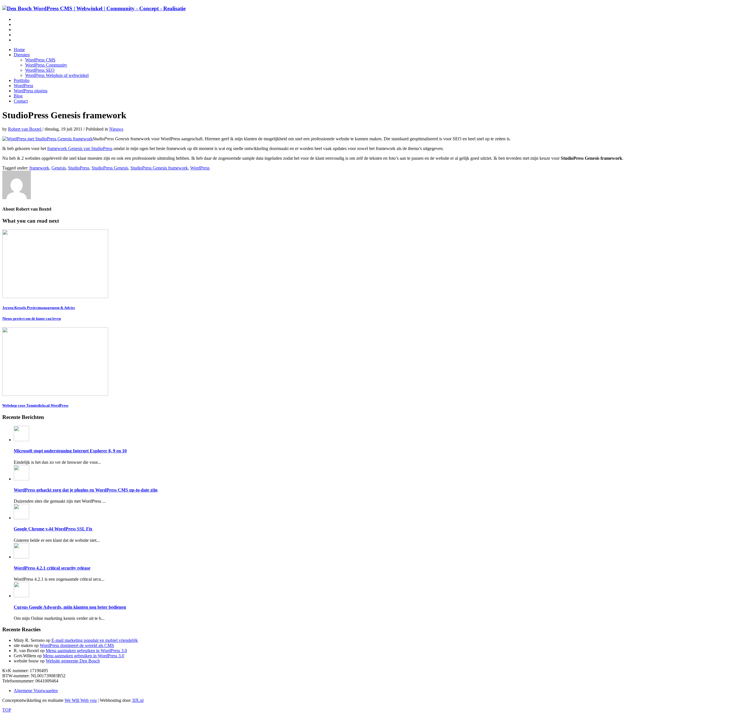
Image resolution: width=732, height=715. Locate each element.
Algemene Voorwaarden (36, 690)
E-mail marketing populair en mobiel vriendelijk (94, 640)
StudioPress (78, 167)
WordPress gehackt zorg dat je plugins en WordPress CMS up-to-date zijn (86, 490)
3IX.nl (138, 700)
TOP (6, 710)
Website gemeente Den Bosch (73, 660)
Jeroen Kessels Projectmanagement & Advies (38, 307)
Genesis (58, 167)
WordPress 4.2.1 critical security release (52, 568)
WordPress (200, 167)
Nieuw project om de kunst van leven (31, 318)
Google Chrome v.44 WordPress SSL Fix (53, 528)
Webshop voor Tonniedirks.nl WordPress (35, 405)
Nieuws (116, 129)
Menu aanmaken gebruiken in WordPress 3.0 (86, 650)
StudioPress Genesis (110, 167)
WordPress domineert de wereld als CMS (77, 645)
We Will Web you (81, 700)
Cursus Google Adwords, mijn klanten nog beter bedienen (70, 607)
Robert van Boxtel (25, 129)
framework (39, 167)
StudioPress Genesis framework (159, 167)
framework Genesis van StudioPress (79, 148)
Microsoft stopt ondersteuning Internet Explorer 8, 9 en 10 (70, 450)
